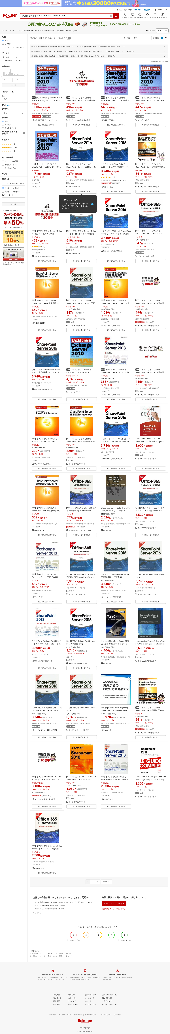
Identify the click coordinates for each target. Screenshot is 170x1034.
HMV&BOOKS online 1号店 (78, 663)
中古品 (4, 99)
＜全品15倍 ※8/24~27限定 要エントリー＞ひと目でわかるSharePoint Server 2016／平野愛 (116, 441)
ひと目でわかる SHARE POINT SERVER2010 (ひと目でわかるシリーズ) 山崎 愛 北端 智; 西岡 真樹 (47, 100)
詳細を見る (112, 56)
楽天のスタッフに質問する (114, 904)
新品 (3, 96)
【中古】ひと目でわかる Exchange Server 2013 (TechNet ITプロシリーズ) (46, 577)
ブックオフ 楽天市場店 (146, 256)
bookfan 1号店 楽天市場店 (112, 459)
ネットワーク (71, 956)
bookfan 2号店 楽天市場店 (112, 251)
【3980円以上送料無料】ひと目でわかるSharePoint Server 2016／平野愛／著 (47, 710)
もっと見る (37, 913)
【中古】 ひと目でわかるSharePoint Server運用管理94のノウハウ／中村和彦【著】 (81, 441)
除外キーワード (7, 195)
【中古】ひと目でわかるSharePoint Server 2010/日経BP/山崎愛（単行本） (150, 100)
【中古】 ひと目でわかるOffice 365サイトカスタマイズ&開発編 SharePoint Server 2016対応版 (47, 848)
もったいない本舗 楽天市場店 (79, 120)
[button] (161, 10)
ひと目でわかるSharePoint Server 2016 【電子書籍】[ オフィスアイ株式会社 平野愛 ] (47, 372)
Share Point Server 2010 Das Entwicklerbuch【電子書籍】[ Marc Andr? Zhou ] (150, 441)
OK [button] (92, 204)
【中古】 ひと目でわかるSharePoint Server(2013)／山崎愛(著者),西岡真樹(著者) (116, 372)
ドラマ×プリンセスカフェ (147, 594)
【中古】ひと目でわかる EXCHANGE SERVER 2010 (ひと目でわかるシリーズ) (81, 372)
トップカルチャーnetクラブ (79, 730)
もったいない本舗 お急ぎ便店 (148, 326)
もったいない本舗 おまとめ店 (148, 395)
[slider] (2, 76)
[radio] (3, 40)
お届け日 (5, 118)
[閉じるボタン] (164, 47)
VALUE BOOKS (108, 120)
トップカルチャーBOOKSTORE (45, 730)
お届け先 (5, 109)
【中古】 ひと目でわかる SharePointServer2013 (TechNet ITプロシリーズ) (115, 779)
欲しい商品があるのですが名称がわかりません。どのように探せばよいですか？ (63, 902)
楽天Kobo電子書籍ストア (43, 389)
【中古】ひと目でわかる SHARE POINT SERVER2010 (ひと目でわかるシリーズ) (46, 167)
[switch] (23, 133)
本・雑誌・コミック (37, 954)
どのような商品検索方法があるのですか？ (50, 905)
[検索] (116, 16)
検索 (14, 85)
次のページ (107, 882)
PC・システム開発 (55, 954)
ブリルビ (37, 187)
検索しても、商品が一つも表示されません (50, 909)
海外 (9, 105)
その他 (68, 954)
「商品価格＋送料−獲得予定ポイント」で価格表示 (47, 38)
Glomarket (107, 530)
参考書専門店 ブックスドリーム (45, 120)
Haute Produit (108, 799)
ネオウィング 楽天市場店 (112, 597)
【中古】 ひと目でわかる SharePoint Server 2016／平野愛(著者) (81, 303)
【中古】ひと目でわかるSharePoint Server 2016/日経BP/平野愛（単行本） (81, 167)
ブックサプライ (74, 392)
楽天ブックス (108, 187)
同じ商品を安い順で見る (47, 125)
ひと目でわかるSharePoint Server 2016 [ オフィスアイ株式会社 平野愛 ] (115, 167)
